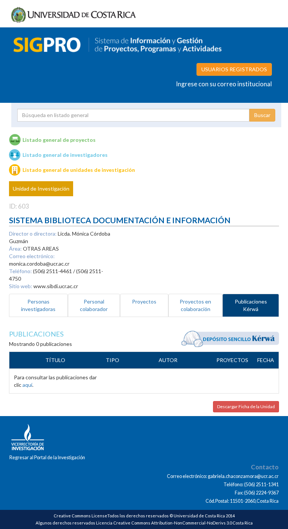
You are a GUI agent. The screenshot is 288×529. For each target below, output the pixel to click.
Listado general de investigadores (65, 155)
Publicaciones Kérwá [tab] (251, 305)
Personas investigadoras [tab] (38, 305)
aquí (27, 385)
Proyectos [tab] (144, 301)
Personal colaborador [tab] (94, 305)
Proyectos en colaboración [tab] (195, 305)
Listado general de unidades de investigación (78, 170)
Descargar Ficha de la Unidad (246, 406)
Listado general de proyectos (59, 140)
